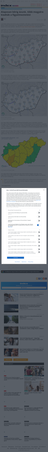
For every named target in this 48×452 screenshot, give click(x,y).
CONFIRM (15, 257)
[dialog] (24, 226)
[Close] (44, 190)
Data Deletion (17, 261)
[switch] (38, 212)
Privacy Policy (30, 261)
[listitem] (24, 210)
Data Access (24, 261)
